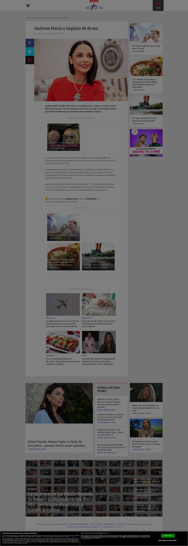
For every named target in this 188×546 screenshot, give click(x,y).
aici (49, 540)
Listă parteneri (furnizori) (85, 539)
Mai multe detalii (73, 536)
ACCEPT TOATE (168, 535)
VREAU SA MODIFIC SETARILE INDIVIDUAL (167, 540)
